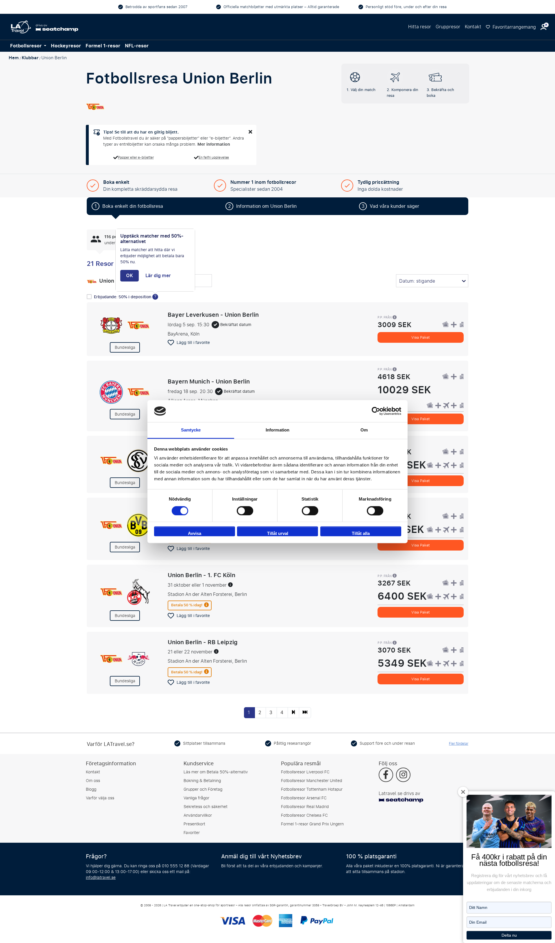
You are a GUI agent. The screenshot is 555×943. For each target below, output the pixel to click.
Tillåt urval (277, 533)
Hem (14, 58)
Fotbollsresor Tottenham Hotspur (312, 789)
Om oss (93, 780)
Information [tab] (277, 430)
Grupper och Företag (203, 789)
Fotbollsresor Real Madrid (305, 806)
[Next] (293, 712)
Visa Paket (420, 337)
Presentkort (194, 824)
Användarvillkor (198, 815)
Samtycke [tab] (191, 430)
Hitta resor (419, 27)
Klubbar (30, 58)
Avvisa (194, 533)
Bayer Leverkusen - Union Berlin (213, 314)
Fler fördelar (458, 743)
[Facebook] (385, 775)
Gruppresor (448, 27)
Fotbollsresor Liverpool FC (305, 772)
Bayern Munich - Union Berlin (209, 381)
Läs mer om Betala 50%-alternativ (216, 772)
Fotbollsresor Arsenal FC (304, 798)
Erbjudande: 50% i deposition (123, 297)
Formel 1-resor (103, 46)
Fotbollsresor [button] (26, 46)
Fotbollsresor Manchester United (311, 780)
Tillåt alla (361, 533)
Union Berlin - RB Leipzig (203, 642)
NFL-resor (137, 46)
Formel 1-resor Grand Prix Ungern (312, 824)
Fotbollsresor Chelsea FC (304, 815)
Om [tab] (364, 430)
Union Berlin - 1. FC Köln (201, 575)
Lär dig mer (158, 275)
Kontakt (473, 27)
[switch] (245, 510)
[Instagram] (403, 775)
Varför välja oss (100, 798)
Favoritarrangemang (513, 27)
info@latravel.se (101, 877)
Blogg (91, 789)
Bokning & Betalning (202, 780)
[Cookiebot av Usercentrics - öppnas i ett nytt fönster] (376, 411)
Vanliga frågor (196, 798)
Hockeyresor (66, 46)
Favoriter (192, 832)
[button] (543, 27)
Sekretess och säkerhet (205, 806)
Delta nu (509, 935)
